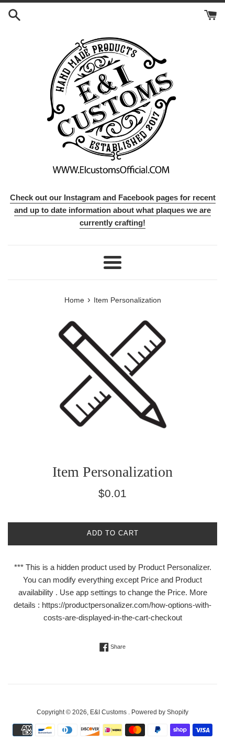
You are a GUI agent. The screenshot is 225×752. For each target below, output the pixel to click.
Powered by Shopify (159, 712)
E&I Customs (109, 712)
